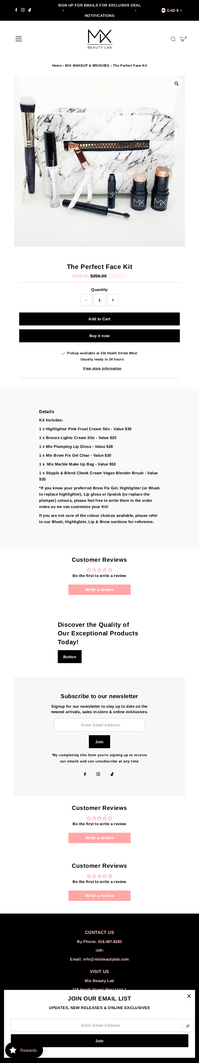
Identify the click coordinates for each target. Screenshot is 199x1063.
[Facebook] (16, 10)
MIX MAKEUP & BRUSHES (87, 65)
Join (99, 742)
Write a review (99, 589)
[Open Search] (173, 39)
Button (69, 657)
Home (57, 65)
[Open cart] (182, 39)
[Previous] (63, 10)
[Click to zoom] (176, 83)
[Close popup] (189, 996)
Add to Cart (99, 319)
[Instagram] (23, 10)
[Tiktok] (29, 10)
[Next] (135, 10)
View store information (102, 368)
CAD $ (173, 10)
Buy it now (99, 336)
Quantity (99, 289)
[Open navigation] (18, 39)
